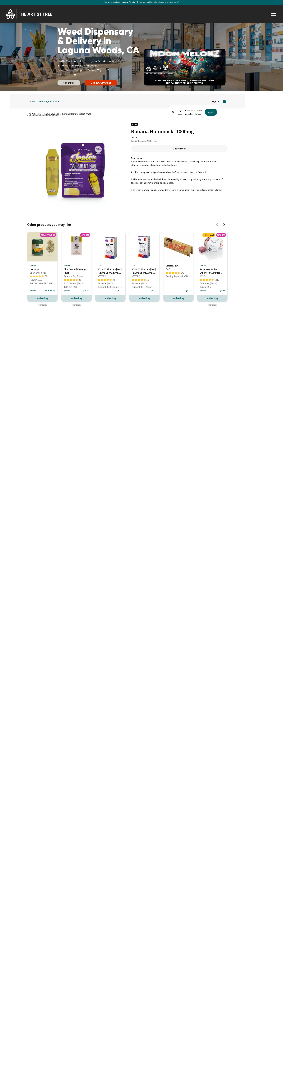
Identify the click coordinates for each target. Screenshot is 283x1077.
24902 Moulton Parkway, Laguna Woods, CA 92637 (88, 61)
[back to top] (276, 1070)
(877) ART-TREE (66, 74)
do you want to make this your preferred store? (159, 2)
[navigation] (273, 14)
